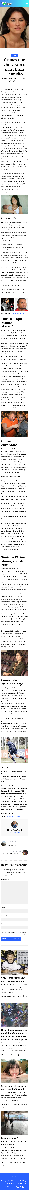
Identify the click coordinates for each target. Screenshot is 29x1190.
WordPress (21, 1183)
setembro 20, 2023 (9, 1104)
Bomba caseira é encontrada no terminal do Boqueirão (13, 1141)
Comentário (5, 879)
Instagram (10, 816)
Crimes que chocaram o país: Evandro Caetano (13, 979)
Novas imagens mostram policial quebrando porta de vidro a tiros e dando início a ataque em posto (14, 1035)
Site (2, 924)
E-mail (4, 916)
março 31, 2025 (8, 1162)
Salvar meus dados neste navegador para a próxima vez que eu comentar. (14, 933)
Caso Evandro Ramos (18, 313)
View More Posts (14, 833)
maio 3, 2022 (7, 1055)
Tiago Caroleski (8, 78)
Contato (14, 1177)
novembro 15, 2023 (9, 996)
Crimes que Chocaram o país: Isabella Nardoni (13, 1087)
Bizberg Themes (19, 1186)
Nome (3, 908)
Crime (14, 55)
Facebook (17, 816)
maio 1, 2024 (21, 78)
